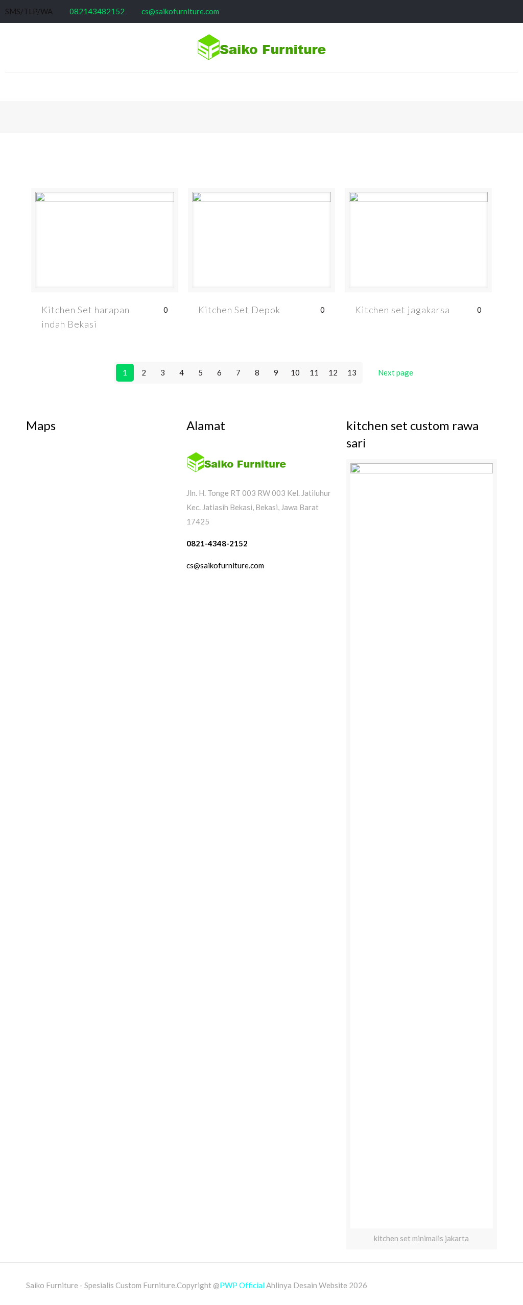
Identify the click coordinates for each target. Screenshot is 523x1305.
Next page (395, 372)
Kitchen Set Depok (239, 309)
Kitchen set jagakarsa (402, 309)
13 (351, 372)
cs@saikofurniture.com (180, 11)
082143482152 (97, 11)
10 (295, 372)
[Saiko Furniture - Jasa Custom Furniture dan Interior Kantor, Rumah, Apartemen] (261, 47)
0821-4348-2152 (217, 543)
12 (333, 372)
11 (314, 372)
